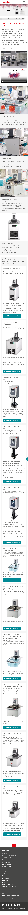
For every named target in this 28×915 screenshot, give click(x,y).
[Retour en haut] (14, 845)
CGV (3, 893)
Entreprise (5, 880)
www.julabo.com (6, 866)
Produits (4, 872)
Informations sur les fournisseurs (10, 895)
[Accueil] (6, 2)
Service (4, 875)
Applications (5, 874)
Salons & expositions (7, 884)
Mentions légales (6, 897)
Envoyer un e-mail (7, 864)
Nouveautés (5, 878)
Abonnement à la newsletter (9, 886)
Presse (4, 888)
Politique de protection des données (11, 899)
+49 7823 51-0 (7, 862)
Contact (4, 882)
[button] (14, 100)
